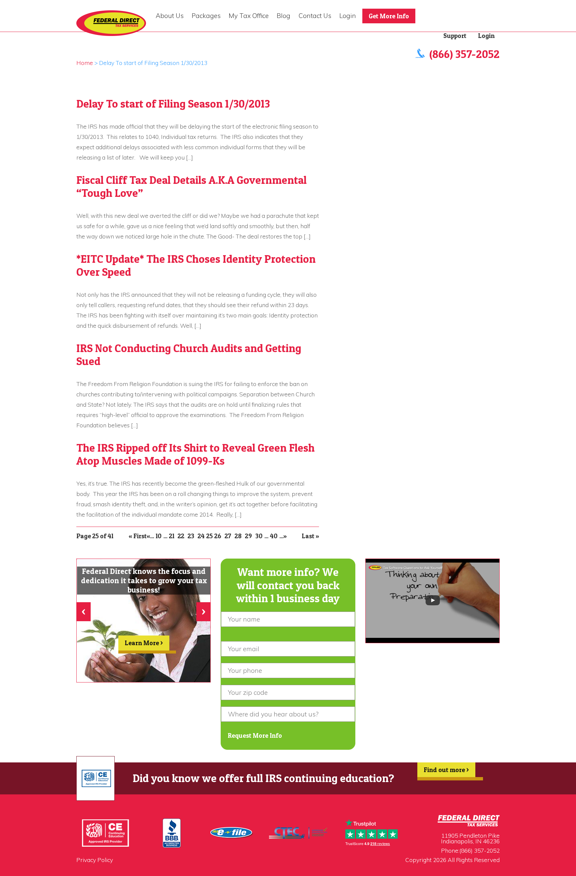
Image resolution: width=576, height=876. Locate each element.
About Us (170, 16)
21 (171, 536)
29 (248, 536)
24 (201, 536)
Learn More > (144, 643)
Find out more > (446, 770)
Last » (310, 536)
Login (347, 16)
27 (228, 536)
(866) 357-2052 (464, 54)
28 (238, 536)
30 (259, 536)
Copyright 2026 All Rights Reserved (452, 859)
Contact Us (315, 16)
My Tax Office (249, 16)
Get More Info (389, 16)
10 (159, 536)
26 (217, 536)
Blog (283, 16)
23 (191, 536)
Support (454, 36)
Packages (206, 16)
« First (138, 536)
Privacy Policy (94, 859)
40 (274, 536)
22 (181, 536)
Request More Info (255, 735)
